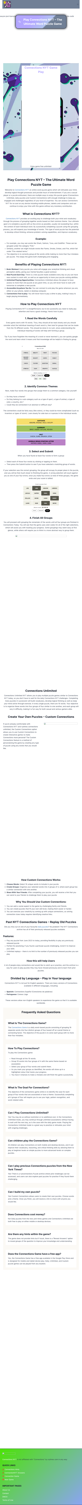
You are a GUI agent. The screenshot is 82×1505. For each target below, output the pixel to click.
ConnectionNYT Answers (15, 1473)
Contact (5, 1493)
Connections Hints (12, 1469)
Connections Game (19, 1027)
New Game (9, 1480)
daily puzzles (43, 927)
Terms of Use (7, 1500)
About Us (6, 1490)
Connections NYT (22, 190)
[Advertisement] (41, 46)
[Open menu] (78, 4)
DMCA (5, 1497)
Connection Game (12, 1476)
